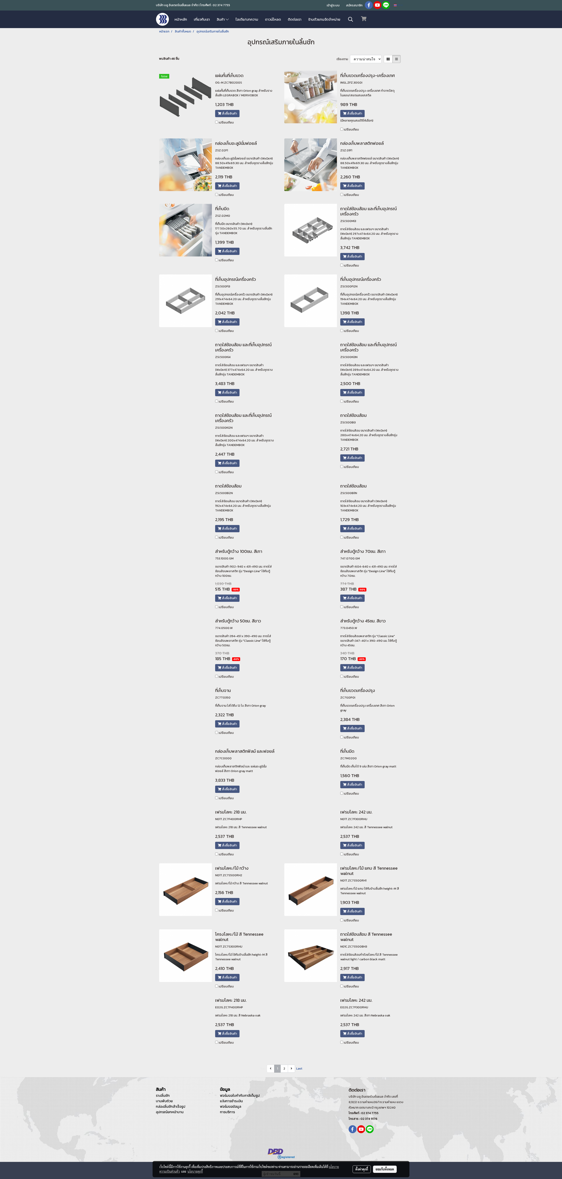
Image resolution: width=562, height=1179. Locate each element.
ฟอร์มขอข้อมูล (230, 1106)
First (263, 1068)
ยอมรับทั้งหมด (385, 1169)
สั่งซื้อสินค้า (229, 113)
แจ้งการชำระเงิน (231, 1101)
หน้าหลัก (181, 19)
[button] (350, 19)
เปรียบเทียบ (226, 122)
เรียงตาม (343, 59)
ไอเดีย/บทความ (247, 19)
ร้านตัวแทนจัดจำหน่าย (324, 19)
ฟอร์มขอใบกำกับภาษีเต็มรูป (240, 1095)
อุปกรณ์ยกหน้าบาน (170, 1111)
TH (399, 5)
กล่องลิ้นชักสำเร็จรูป (170, 1106)
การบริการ (227, 1111)
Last (299, 1068)
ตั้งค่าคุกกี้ (361, 1169)
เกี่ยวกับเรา (202, 19)
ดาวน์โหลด (273, 19)
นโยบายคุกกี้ (195, 1171)
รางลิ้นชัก (163, 1095)
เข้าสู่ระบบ (333, 5)
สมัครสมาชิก (354, 5)
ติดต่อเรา (294, 19)
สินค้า (221, 19)
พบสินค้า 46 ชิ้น (169, 58)
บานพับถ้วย (164, 1101)
